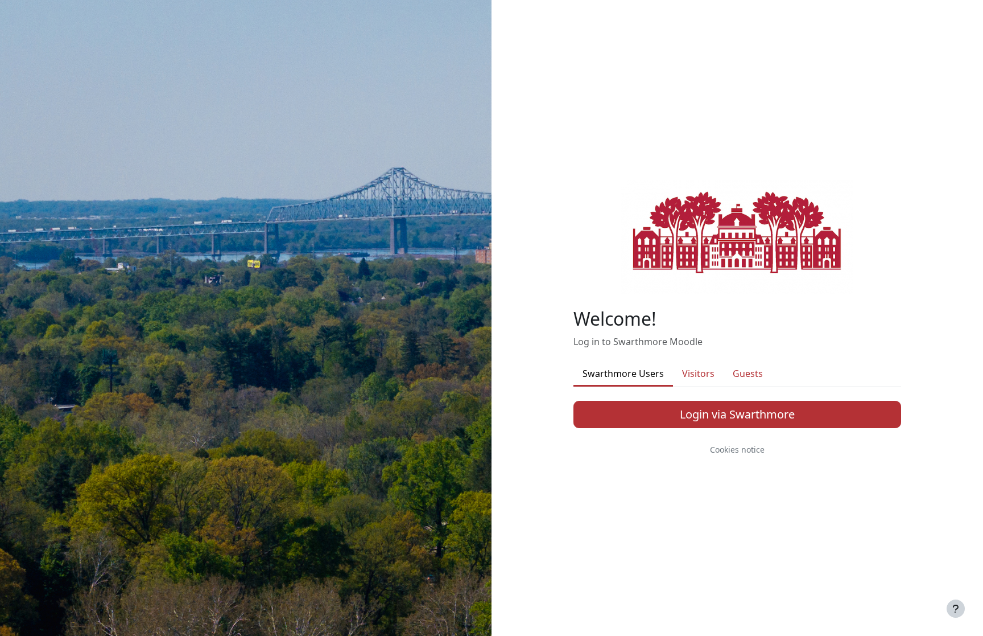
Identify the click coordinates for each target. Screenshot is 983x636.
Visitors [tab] (698, 373)
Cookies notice (737, 449)
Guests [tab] (748, 373)
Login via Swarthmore (737, 414)
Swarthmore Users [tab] (623, 373)
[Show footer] (956, 609)
